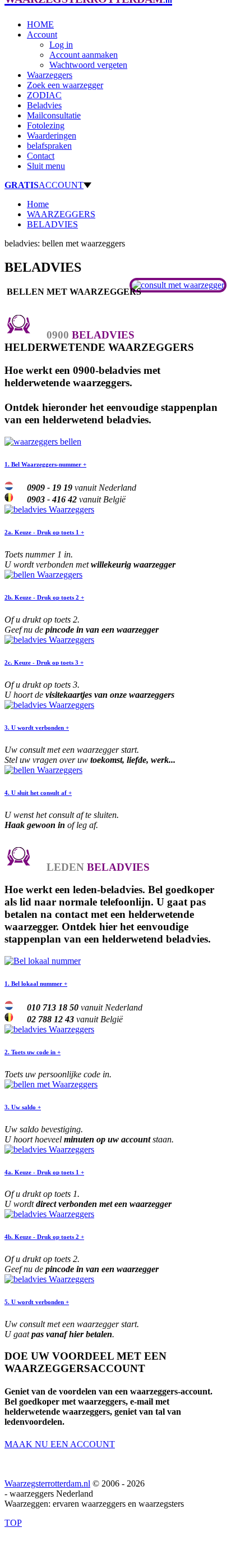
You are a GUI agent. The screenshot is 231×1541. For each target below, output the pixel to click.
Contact (40, 156)
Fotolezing (45, 125)
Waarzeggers (49, 75)
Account (42, 34)
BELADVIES (52, 224)
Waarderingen (51, 135)
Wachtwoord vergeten (88, 65)
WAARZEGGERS (61, 214)
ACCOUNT (44, 185)
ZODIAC (44, 95)
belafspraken (49, 145)
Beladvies (44, 105)
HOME (40, 24)
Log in (61, 44)
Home (38, 204)
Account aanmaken (83, 55)
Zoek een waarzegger (65, 85)
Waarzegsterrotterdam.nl (47, 1483)
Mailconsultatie (54, 115)
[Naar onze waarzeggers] (178, 285)
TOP (13, 1523)
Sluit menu (46, 166)
